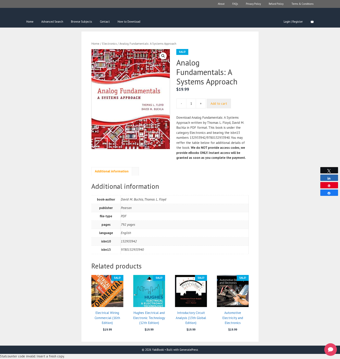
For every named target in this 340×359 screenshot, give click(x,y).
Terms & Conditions (302, 4)
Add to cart (219, 103)
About (221, 4)
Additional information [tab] (111, 171)
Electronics (109, 43)
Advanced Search (52, 21)
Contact (105, 21)
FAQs (235, 4)
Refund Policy (276, 4)
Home (29, 21)
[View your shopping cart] (312, 22)
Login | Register (293, 21)
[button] (163, 55)
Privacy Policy (253, 4)
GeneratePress (189, 350)
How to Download (129, 21)
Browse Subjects (81, 21)
